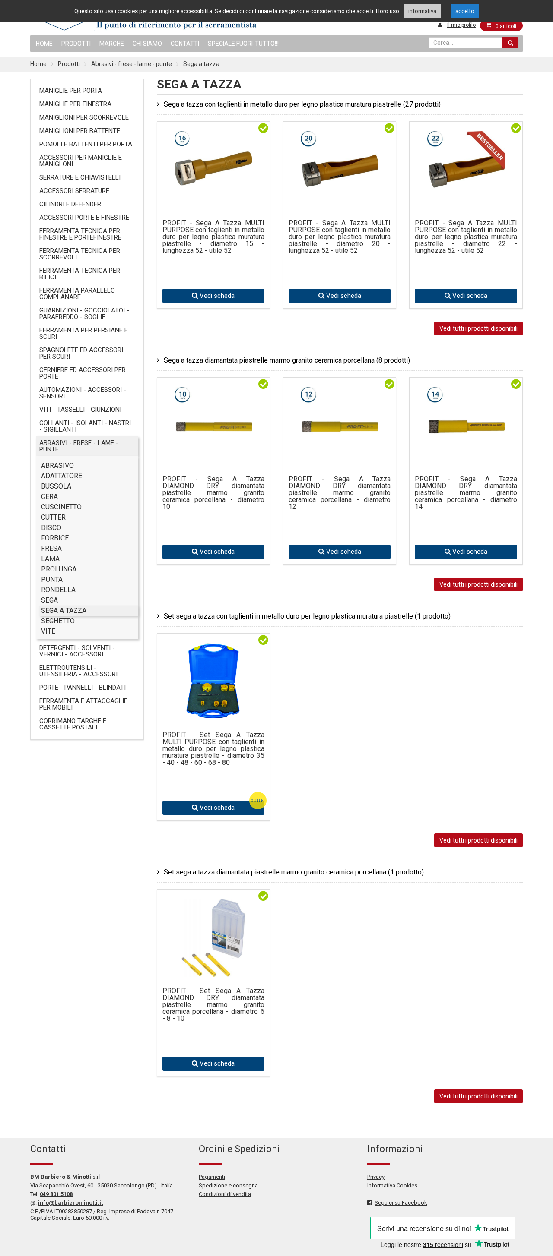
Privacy (376, 1177)
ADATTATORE (61, 476)
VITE (48, 631)
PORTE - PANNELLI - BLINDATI (82, 687)
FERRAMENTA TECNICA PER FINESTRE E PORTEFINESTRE (80, 234)
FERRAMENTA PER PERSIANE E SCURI (83, 333)
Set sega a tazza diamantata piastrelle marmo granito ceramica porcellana (294, 872)
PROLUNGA (58, 569)
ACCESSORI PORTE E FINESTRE (84, 217)
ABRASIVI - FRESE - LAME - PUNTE (78, 446)
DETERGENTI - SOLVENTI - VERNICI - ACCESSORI (77, 651)
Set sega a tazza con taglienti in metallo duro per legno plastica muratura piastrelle (307, 616)
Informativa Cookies (392, 1185)
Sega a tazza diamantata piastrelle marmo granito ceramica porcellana (287, 360)
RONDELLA (58, 590)
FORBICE (55, 538)
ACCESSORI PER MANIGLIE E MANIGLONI (80, 161)
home (44, 43)
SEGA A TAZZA (63, 610)
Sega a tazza (201, 63)
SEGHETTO (58, 621)
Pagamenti (212, 1177)
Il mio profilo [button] (461, 25)
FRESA (51, 548)
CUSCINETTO (61, 507)
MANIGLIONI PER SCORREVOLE (84, 117)
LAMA (50, 559)
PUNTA (52, 579)
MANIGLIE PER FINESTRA (75, 104)
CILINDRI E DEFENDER (70, 204)
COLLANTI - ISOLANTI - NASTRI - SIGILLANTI (85, 426)
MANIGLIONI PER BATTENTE (79, 131)
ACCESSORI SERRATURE (74, 191)
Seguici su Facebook (401, 1202)
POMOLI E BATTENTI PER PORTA (85, 144)
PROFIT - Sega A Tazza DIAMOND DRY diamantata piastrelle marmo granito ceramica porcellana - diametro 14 (466, 493)
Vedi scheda (216, 296)
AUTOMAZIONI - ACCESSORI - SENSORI (82, 393)
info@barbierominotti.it (70, 1202)
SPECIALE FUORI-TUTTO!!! (243, 43)
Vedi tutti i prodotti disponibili (478, 328)
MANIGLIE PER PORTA (70, 91)
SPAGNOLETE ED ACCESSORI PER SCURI (81, 353)
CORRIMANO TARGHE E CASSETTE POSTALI (72, 724)
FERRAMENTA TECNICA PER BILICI (79, 274)
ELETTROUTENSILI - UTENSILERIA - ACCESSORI (78, 671)
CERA (49, 496)
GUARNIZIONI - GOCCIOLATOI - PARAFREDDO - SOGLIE (84, 313)
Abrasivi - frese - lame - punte (131, 63)
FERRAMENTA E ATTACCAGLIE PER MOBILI (83, 704)
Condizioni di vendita (225, 1194)
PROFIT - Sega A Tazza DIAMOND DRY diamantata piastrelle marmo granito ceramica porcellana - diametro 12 (340, 493)
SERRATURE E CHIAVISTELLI (80, 177)
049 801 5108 (56, 1194)
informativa (422, 11)
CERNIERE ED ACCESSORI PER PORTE (82, 373)
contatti (185, 43)
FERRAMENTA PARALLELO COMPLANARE (77, 294)
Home (38, 63)
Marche (111, 43)
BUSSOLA (56, 486)
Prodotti (76, 43)
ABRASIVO (57, 465)
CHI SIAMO (147, 43)
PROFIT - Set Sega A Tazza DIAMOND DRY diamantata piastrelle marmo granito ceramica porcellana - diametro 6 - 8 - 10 (213, 1005)
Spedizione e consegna (228, 1185)
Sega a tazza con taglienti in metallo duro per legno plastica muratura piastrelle (302, 104)
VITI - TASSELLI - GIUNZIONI (80, 409)
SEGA (49, 600)
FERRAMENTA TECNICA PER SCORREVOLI (79, 254)
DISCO (51, 528)
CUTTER (53, 517)
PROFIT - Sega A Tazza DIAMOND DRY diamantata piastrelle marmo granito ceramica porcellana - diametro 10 (213, 493)
